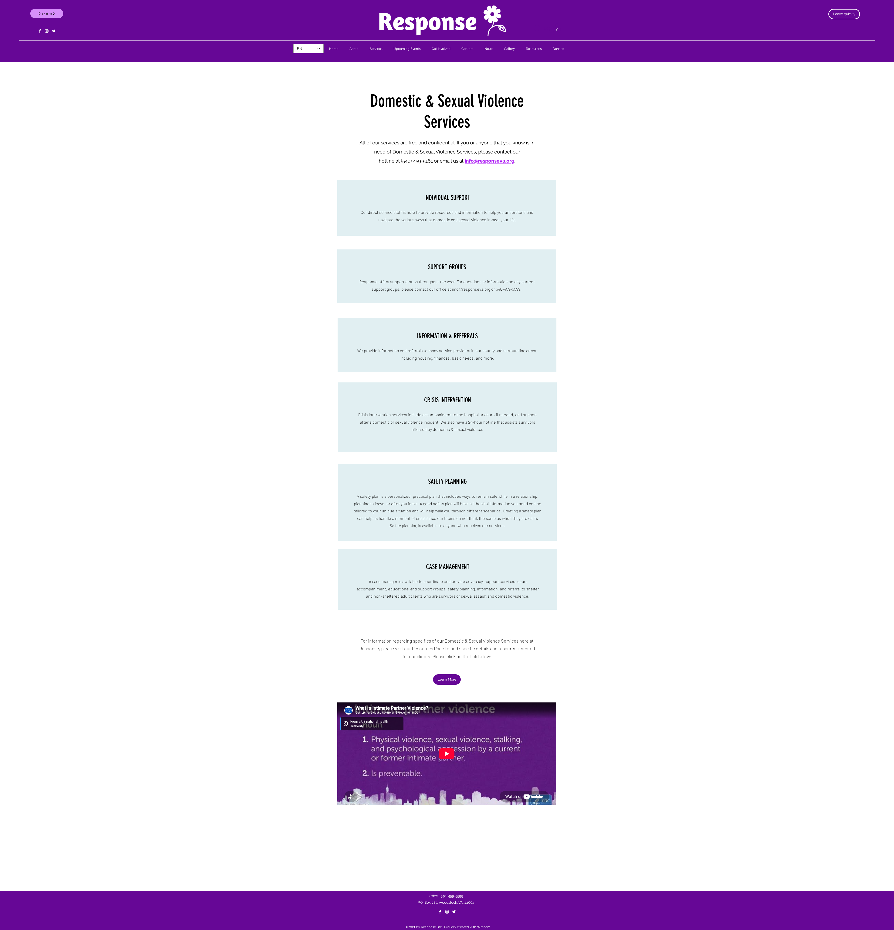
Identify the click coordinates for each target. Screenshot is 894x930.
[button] (557, 28)
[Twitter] (53, 31)
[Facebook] (39, 31)
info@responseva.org (471, 289)
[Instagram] (46, 31)
